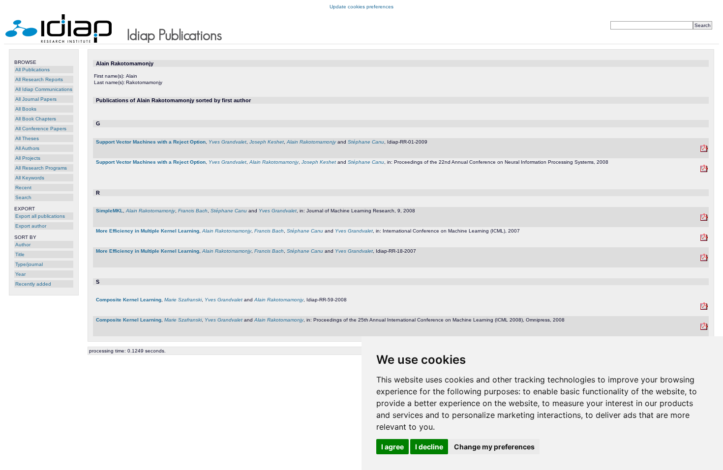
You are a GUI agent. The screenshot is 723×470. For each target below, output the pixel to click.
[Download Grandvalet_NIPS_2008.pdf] (704, 170)
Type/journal (29, 264)
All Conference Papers (40, 128)
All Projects (27, 158)
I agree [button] (392, 446)
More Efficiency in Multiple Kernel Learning (147, 231)
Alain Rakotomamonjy (311, 142)
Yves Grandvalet (227, 142)
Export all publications (40, 216)
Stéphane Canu (366, 142)
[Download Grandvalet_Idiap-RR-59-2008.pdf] (704, 308)
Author (22, 244)
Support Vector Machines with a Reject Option (151, 142)
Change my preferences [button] (494, 446)
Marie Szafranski (183, 299)
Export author (30, 226)
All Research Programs (41, 168)
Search (23, 197)
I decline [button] (429, 446)
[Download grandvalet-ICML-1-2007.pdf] (704, 239)
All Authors (27, 148)
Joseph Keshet (266, 142)
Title (20, 254)
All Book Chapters (35, 118)
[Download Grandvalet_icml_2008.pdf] (704, 328)
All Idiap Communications (43, 89)
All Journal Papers (36, 99)
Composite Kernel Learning (128, 299)
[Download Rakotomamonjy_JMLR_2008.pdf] (704, 219)
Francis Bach (193, 210)
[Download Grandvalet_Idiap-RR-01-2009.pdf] (704, 150)
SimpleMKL (109, 210)
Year (20, 274)
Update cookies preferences (361, 6)
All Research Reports (39, 79)
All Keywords (29, 177)
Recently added (33, 284)
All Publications (32, 69)
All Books (25, 109)
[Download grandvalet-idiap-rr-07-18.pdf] (704, 259)
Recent (23, 187)
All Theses (27, 138)
